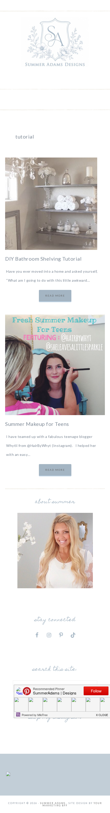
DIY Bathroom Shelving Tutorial (43, 259)
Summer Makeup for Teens (37, 424)
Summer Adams (55, 42)
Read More (55, 295)
